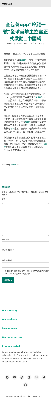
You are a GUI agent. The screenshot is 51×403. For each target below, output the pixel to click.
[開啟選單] (17, 3)
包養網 (23, 60)
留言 (4, 199)
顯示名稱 (6, 239)
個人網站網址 (7, 260)
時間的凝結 (7, 3)
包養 (12, 128)
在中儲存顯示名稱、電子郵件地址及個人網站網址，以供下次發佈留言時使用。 (27, 272)
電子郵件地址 (8, 250)
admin (13, 164)
